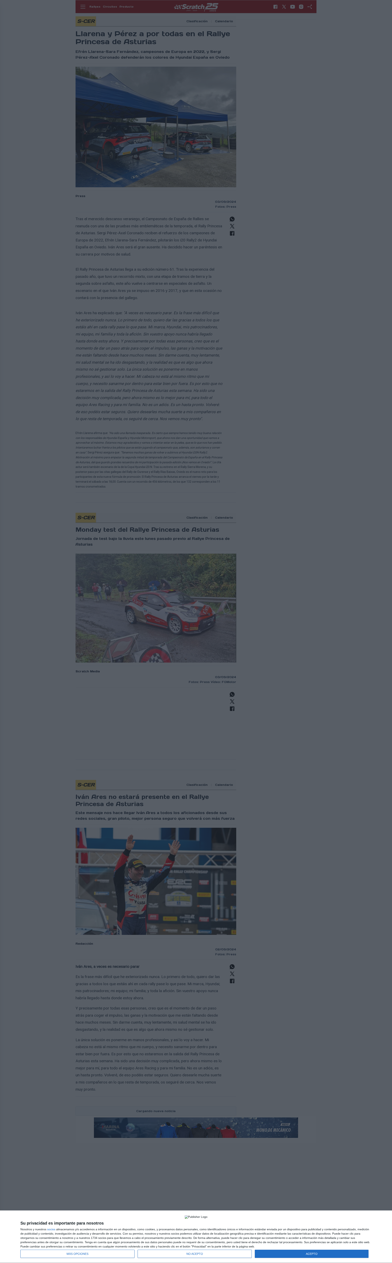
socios (51, 1229)
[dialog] (196, 1237)
